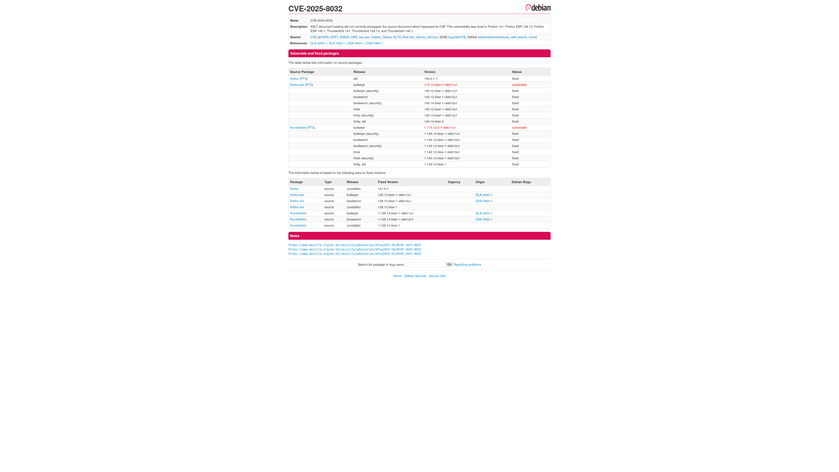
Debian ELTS (392, 37)
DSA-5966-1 (374, 43)
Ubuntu (421, 37)
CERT (334, 37)
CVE (313, 37)
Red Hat (408, 37)
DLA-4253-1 (337, 43)
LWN (354, 37)
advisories (485, 37)
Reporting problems (467, 264)
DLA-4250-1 (318, 43)
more (532, 37)
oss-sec (364, 37)
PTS (304, 78)
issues (505, 37)
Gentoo (432, 37)
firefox (294, 78)
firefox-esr (297, 84)
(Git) (443, 276)
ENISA (344, 37)
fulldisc (376, 37)
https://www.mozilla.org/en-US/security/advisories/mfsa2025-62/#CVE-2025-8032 (354, 253)
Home (397, 276)
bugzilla (453, 37)
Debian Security (415, 276)
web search (519, 37)
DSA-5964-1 (356, 43)
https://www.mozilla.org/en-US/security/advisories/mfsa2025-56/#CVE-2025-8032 (354, 245)
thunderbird (298, 127)
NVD (325, 37)
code (496, 37)
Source (434, 276)
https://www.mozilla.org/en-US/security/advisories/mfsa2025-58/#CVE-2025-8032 (354, 249)
